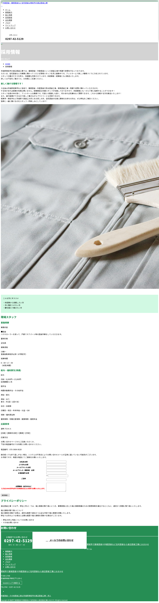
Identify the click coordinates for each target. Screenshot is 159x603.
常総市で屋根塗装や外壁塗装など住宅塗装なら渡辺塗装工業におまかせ (118, 544)
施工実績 (8, 15)
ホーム (7, 9)
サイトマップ (10, 25)
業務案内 (8, 12)
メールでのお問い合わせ (61, 540)
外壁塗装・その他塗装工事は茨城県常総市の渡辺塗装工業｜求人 (26, 595)
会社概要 (8, 20)
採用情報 (8, 17)
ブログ (7, 22)
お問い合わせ (10, 28)
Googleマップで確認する (11, 583)
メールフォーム (8, 43)
